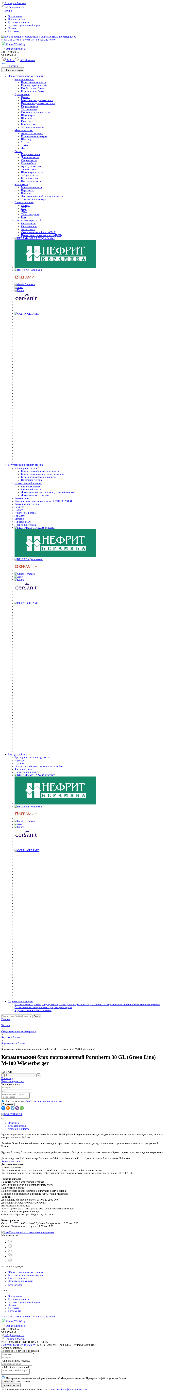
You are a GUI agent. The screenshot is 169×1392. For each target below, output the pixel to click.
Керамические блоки (33, 91)
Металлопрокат (24, 130)
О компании (15, 16)
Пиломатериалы (24, 202)
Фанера (25, 205)
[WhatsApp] (22, 1108)
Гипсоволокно (29, 226)
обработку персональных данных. (44, 1101)
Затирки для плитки (32, 127)
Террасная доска (30, 214)
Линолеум (20, 515)
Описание (13, 1123)
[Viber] (17, 1108)
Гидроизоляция (29, 106)
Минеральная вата (31, 187)
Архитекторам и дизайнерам (24, 25)
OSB (23, 208)
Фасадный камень (31, 489)
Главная (5, 1019)
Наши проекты (16, 19)
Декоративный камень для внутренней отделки (48, 492)
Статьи (12, 28)
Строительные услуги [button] (20, 1001)
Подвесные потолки (26, 524)
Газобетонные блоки (32, 88)
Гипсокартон (28, 223)
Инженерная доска (25, 512)
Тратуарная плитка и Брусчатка (32, 757)
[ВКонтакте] (3, 1108)
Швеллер (26, 139)
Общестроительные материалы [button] (25, 76)
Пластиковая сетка (31, 181)
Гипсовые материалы (27, 220)
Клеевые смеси (29, 124)
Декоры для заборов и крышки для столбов (39, 766)
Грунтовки (27, 121)
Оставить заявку (11, 1385)
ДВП (24, 211)
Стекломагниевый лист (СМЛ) (38, 232)
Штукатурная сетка (32, 172)
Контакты (13, 31)
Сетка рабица (28, 163)
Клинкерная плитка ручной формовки (42, 474)
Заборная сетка (29, 175)
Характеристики (17, 1125)
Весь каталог (15, 1285)
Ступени (19, 763)
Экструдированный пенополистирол (42, 196)
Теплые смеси (29, 109)
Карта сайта (14, 1311)
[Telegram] (13, 1108)
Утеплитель (21, 184)
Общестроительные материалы (18, 1031)
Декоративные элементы (35, 495)
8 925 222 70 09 (46, 39)
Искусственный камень (28, 483)
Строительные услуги (20, 1281)
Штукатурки (28, 115)
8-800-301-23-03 (10, 39)
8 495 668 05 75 (28, 39)
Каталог (5, 1025)
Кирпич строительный (34, 85)
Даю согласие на (34, 1101)
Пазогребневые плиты (33, 82)
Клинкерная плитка (26, 468)
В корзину (7, 1078)
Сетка (18, 151)
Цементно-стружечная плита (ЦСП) (41, 235)
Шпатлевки (27, 118)
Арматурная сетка (31, 166)
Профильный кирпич (27, 772)
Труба (24, 145)
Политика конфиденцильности (18, 1344)
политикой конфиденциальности (68, 1389)
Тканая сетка (28, 169)
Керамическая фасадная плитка (38, 477)
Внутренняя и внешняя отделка (25, 1275)
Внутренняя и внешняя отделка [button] (25, 464)
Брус (23, 217)
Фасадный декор (24, 769)
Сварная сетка (29, 160)
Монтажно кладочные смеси (37, 100)
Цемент (25, 97)
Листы (25, 148)
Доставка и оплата (18, 22)
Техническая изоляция (33, 199)
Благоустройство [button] (17, 754)
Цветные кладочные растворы (38, 103)
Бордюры (20, 760)
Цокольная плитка (31, 480)
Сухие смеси (22, 94)
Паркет (19, 510)
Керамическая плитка (27, 504)
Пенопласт (27, 193)
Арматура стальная (32, 133)
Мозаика (19, 518)
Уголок (25, 142)
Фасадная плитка (30, 486)
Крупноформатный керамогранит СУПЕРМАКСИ (43, 501)
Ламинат (19, 507)
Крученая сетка (29, 178)
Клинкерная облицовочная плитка (40, 471)
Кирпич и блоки (24, 79)
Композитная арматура (34, 136)
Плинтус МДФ (23, 521)
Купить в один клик (12, 1081)
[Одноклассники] (8, 1108)
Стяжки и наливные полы (36, 112)
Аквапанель (28, 229)
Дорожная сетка (30, 157)
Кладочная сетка (30, 154)
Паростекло (27, 190)
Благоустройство (17, 1278)
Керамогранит (23, 498)
